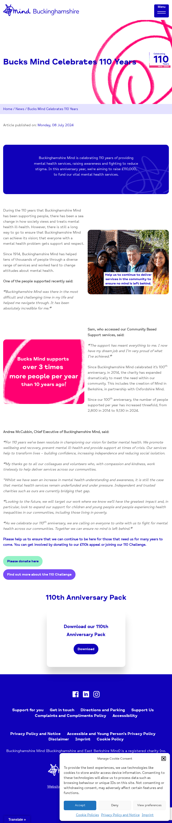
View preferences (149, 805)
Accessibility (124, 715)
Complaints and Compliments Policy (70, 715)
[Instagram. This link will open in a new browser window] (96, 695)
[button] (164, 758)
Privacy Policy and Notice (120, 815)
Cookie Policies (87, 815)
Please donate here (23, 561)
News (20, 109)
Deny (114, 805)
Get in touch (62, 710)
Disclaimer (58, 739)
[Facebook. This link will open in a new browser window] (75, 695)
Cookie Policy (110, 739)
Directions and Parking (103, 710)
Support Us (142, 710)
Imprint (148, 815)
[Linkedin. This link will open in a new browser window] (86, 695)
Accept (80, 805)
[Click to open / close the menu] (161, 12)
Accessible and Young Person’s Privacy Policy (111, 733)
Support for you (27, 710)
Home (7, 109)
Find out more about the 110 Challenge (39, 574)
